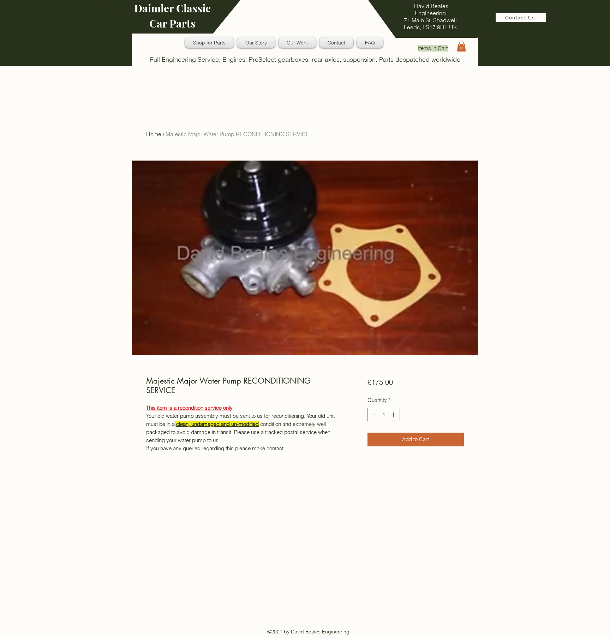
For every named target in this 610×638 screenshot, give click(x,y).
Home (153, 134)
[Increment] (394, 414)
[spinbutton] (383, 414)
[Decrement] (373, 414)
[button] (461, 46)
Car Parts (172, 23)
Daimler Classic (172, 8)
